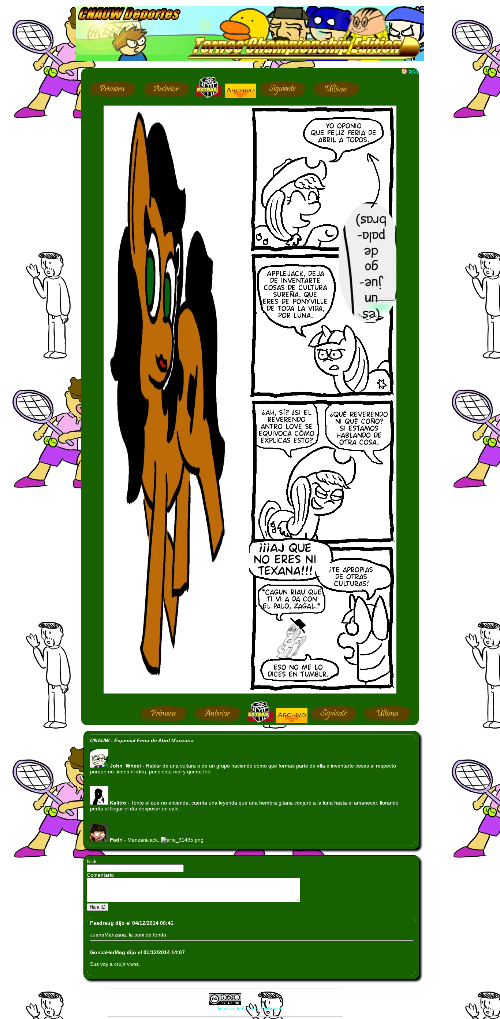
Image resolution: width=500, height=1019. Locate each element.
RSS (413, 72)
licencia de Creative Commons (250, 1008)
